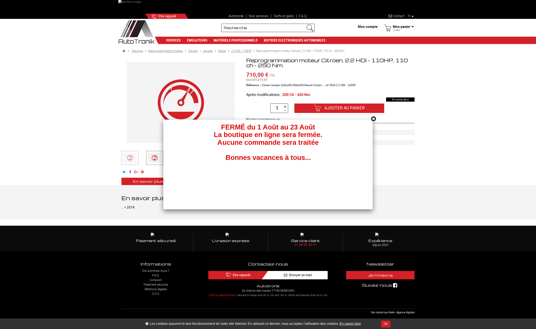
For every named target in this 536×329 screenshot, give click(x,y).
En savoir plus (350, 323)
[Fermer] (373, 119)
